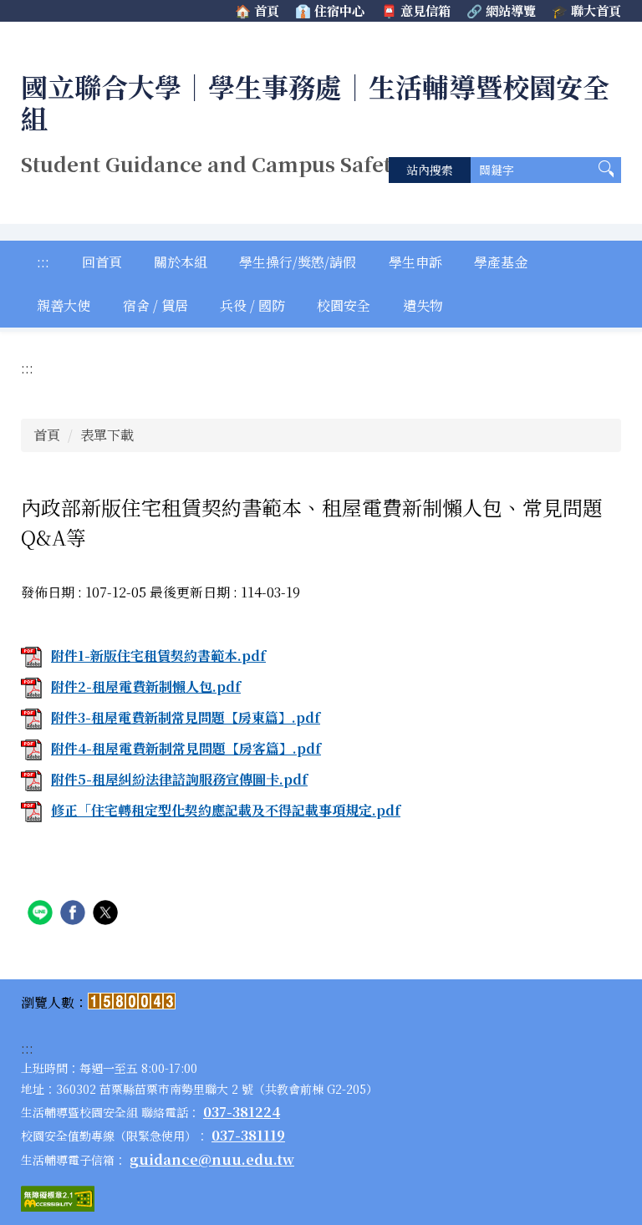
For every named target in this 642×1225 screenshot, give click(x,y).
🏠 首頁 (257, 10)
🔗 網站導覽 (501, 10)
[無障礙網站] (57, 1199)
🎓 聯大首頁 (586, 10)
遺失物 (423, 305)
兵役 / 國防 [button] (252, 305)
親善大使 (63, 305)
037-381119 (248, 1135)
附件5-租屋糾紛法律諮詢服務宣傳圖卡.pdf (179, 779)
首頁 (46, 435)
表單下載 (107, 435)
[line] (42, 914)
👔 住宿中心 (329, 10)
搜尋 (606, 170)
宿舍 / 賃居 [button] (155, 305)
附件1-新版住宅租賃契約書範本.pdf (158, 655)
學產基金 (500, 262)
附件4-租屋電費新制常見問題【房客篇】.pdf (186, 748)
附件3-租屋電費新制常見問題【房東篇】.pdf (185, 717)
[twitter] (107, 914)
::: (43, 262)
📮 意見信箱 (416, 10)
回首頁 (102, 262)
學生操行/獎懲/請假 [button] (297, 262)
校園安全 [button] (343, 305)
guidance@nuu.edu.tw (212, 1159)
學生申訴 (415, 262)
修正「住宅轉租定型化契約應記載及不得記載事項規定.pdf (225, 810)
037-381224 (241, 1111)
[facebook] (74, 914)
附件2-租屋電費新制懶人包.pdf (146, 686)
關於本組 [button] (180, 262)
